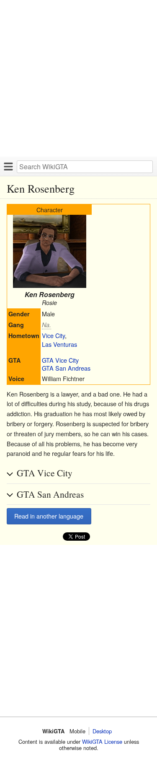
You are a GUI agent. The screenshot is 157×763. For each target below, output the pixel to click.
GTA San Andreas (66, 368)
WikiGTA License (102, 741)
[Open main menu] (8, 166)
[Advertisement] (78, 78)
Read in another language (48, 515)
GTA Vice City (60, 360)
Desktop (102, 731)
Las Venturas (59, 344)
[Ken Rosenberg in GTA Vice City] (49, 285)
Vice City (53, 335)
